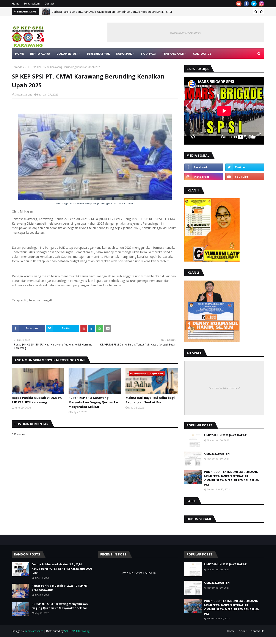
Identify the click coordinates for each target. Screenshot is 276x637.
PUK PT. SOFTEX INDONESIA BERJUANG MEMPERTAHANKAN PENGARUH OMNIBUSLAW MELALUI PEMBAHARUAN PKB (231, 478)
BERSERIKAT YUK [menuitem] (98, 54)
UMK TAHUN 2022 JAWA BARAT (225, 435)
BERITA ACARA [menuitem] (40, 54)
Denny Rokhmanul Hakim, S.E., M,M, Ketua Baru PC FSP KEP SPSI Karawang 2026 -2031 (62, 568)
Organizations (23, 94)
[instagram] (261, 3)
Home (15, 3)
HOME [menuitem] (19, 54)
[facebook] (246, 3)
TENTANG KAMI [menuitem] (173, 54)
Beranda (17, 67)
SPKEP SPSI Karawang (76, 631)
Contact (49, 3)
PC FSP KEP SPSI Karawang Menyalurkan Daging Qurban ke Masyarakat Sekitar (93, 402)
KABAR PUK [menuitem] (124, 54)
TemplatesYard (34, 631)
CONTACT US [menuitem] (202, 54)
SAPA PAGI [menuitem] (148, 54)
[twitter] (254, 3)
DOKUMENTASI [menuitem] (67, 54)
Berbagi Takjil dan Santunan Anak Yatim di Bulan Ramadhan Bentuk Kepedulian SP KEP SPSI (112, 11)
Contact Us (257, 631)
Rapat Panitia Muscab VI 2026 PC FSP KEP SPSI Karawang (37, 400)
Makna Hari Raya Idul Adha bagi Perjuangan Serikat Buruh (150, 400)
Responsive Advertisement (185, 32)
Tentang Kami (32, 3)
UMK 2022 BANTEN (217, 453)
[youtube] (239, 3)
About (242, 631)
